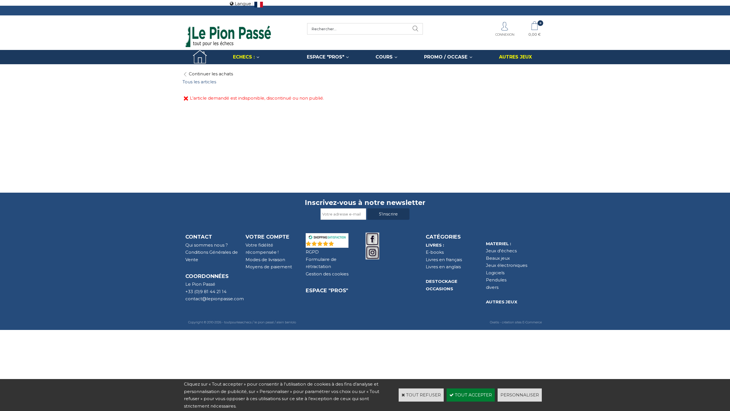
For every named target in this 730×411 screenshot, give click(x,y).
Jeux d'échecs (501, 250)
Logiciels (495, 272)
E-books (435, 252)
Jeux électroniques (506, 265)
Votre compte (267, 237)
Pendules (496, 280)
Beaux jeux (498, 258)
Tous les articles (199, 81)
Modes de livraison (265, 259)
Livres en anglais (443, 266)
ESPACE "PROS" (325, 57)
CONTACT (198, 237)
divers (492, 287)
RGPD (312, 252)
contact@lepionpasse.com (214, 298)
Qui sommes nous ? (206, 245)
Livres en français (444, 259)
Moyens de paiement (269, 266)
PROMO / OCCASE (445, 57)
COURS (384, 57)
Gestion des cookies (327, 274)
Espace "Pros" (327, 290)
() (341, 244)
